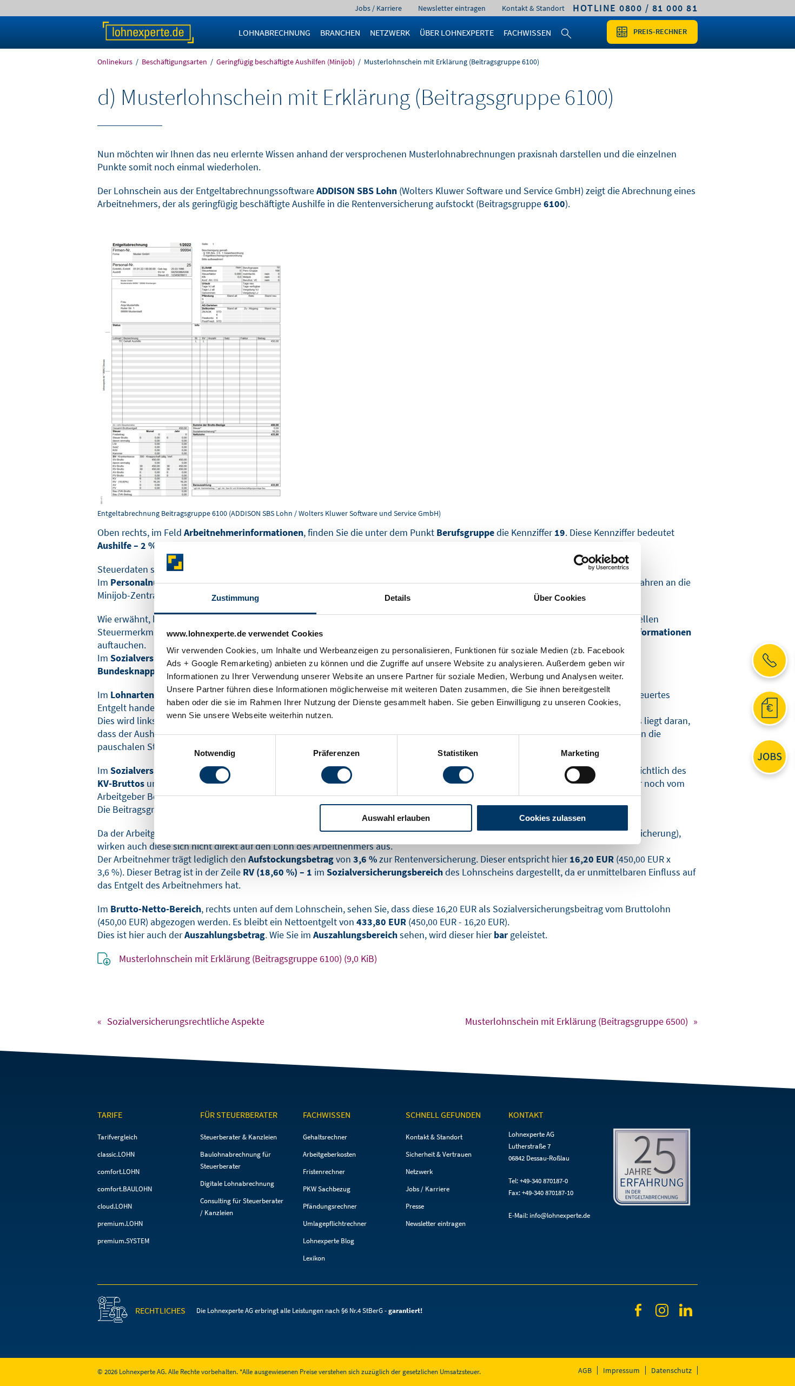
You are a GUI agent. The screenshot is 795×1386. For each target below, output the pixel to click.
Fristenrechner (324, 1171)
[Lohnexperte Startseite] (159, 32)
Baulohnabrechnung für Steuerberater (235, 1160)
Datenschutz (671, 1370)
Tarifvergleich (117, 1137)
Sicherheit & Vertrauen (439, 1154)
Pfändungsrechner (330, 1206)
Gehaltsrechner (325, 1137)
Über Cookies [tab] (560, 597)
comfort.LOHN (118, 1171)
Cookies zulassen (552, 818)
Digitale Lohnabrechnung (237, 1183)
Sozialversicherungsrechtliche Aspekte (185, 1021)
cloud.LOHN (114, 1206)
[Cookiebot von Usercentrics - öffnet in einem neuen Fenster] (581, 562)
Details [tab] (398, 597)
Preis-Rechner (660, 31)
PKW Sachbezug (326, 1188)
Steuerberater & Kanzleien (238, 1137)
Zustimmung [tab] (235, 597)
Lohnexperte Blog (328, 1240)
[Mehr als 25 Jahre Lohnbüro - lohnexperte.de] (654, 1168)
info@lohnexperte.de (559, 1215)
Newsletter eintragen (452, 8)
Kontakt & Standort (533, 8)
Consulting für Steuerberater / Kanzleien (241, 1206)
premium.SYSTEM (123, 1240)
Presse (415, 1206)
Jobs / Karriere (378, 8)
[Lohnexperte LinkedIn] (686, 1312)
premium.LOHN (120, 1223)
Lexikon (314, 1258)
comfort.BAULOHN (124, 1188)
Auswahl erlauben (396, 818)
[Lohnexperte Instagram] (662, 1312)
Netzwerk (419, 1171)
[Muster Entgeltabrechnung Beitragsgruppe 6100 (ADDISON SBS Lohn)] (397, 372)
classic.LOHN (116, 1154)
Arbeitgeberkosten (329, 1154)
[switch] (336, 775)
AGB (585, 1370)
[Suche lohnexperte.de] (566, 40)
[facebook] (638, 1312)
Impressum (621, 1370)
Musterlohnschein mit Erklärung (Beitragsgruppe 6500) (576, 1021)
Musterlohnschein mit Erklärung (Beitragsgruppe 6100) (248, 958)
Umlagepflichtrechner (335, 1223)
